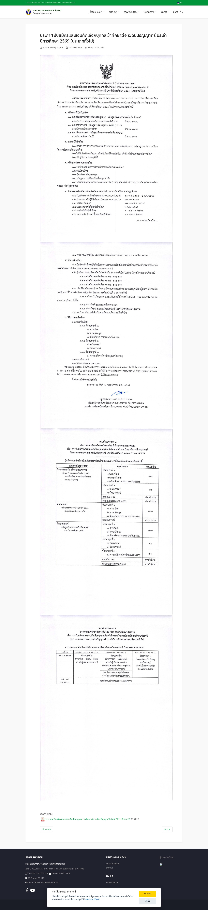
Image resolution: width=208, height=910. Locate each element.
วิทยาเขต (109, 868)
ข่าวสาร (164, 12)
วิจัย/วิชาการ (149, 12)
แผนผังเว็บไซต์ (112, 882)
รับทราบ (147, 893)
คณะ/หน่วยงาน (130, 12)
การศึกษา (113, 12)
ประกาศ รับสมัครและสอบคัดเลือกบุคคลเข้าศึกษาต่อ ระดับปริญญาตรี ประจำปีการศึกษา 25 (88, 819)
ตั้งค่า (147, 901)
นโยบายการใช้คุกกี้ (92, 899)
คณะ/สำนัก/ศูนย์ (112, 863)
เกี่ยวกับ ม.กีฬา (95, 12)
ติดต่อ (175, 12)
